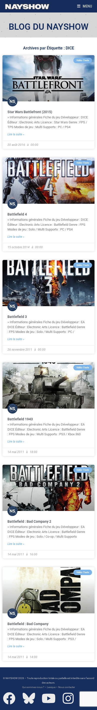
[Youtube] (48, 698)
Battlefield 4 (17, 214)
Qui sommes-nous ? (33, 687)
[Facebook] (9, 698)
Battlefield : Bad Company (27, 624)
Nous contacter (66, 687)
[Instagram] (68, 698)
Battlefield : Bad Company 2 (29, 521)
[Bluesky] (29, 698)
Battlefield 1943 (20, 419)
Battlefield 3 (17, 317)
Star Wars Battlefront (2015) (29, 112)
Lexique (51, 687)
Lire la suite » (15, 134)
